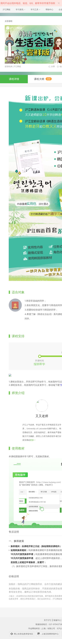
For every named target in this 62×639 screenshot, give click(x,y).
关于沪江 (48, 620)
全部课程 (8, 21)
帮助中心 (49, 9)
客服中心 (57, 620)
